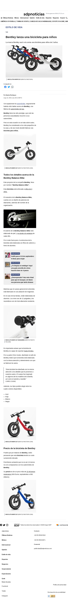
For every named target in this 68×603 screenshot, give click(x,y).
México (16, 18)
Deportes (49, 18)
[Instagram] (7, 525)
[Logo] (34, 14)
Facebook (5, 586)
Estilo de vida (40, 18)
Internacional (24, 18)
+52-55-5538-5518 (39, 535)
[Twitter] (9, 87)
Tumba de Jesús (22, 21)
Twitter (4, 591)
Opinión (32, 18)
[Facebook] (5, 87)
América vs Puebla (8, 21)
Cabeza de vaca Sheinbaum (40, 21)
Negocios (56, 18)
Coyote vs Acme (58, 21)
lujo (7, 32)
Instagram (5, 596)
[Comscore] (62, 525)
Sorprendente (6, 569)
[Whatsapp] (12, 87)
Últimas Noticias (8, 18)
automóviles (21, 104)
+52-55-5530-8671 (39, 540)
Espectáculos (6, 574)
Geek (3, 578)
